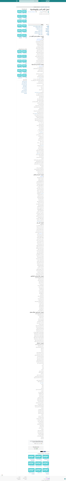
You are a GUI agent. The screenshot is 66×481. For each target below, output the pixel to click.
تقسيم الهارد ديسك (24, 82)
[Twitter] (47, 477)
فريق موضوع (19, 479)
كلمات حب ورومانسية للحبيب (47, 34)
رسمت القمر (38, 153)
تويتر (42, 451)
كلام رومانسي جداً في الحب (47, 29)
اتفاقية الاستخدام (18, 478)
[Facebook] (49, 477)
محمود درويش (41, 65)
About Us (26, 479)
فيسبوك (45, 451)
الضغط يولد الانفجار (24, 88)
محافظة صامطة (25, 86)
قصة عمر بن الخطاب (24, 81)
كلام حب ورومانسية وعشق (47, 26)
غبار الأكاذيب (41, 132)
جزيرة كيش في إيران (24, 90)
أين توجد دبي (25, 89)
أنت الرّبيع (42, 193)
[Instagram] (46, 477)
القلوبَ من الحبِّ (38, 40)
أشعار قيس (25, 93)
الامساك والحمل (25, 85)
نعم (36, 448)
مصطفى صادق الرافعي (40, 39)
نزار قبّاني (41, 176)
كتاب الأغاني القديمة (37, 92)
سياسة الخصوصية (25, 478)
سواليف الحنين (42, 383)
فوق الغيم (40, 233)
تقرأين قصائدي (39, 221)
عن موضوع (25, 476)
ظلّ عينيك (40, 77)
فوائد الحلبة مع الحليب (24, 84)
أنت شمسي (42, 145)
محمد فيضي (41, 11)
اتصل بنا (19, 476)
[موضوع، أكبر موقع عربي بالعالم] (48, 1)
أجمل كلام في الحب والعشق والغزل (47, 31)
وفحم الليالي (35, 113)
